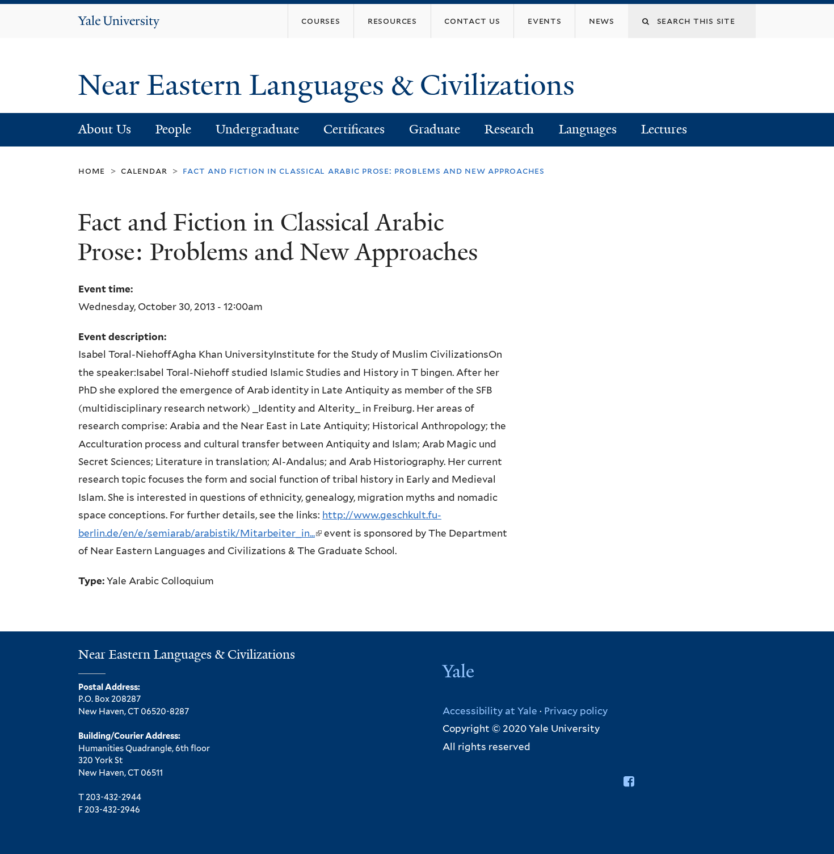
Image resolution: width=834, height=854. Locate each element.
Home (91, 170)
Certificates (354, 129)
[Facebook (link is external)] (629, 781)
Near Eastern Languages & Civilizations (330, 85)
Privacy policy (576, 711)
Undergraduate (257, 129)
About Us (104, 129)
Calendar (144, 170)
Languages (588, 129)
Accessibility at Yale (490, 711)
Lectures (664, 129)
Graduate (434, 129)
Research (509, 129)
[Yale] (460, 672)
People (173, 129)
